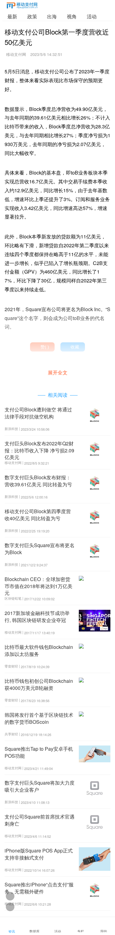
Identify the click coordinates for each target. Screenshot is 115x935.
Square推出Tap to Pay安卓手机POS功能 (39, 752)
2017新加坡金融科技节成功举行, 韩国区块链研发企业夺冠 (37, 616)
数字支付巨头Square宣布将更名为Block (40, 548)
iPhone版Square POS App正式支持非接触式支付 (39, 854)
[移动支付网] (22, 6)
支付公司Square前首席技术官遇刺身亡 (40, 820)
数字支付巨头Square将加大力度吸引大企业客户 (40, 786)
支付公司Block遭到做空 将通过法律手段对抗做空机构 (38, 413)
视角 (72, 16)
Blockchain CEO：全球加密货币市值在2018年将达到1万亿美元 (38, 586)
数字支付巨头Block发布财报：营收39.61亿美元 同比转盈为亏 (38, 481)
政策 (32, 16)
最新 (12, 16)
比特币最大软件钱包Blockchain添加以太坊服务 (39, 650)
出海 (52, 16)
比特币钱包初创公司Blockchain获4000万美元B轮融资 (39, 684)
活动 (92, 16)
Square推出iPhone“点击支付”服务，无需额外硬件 (39, 888)
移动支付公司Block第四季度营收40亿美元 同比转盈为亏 (38, 514)
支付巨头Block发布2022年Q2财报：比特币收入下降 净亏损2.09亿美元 (39, 450)
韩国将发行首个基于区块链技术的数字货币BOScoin (39, 718)
